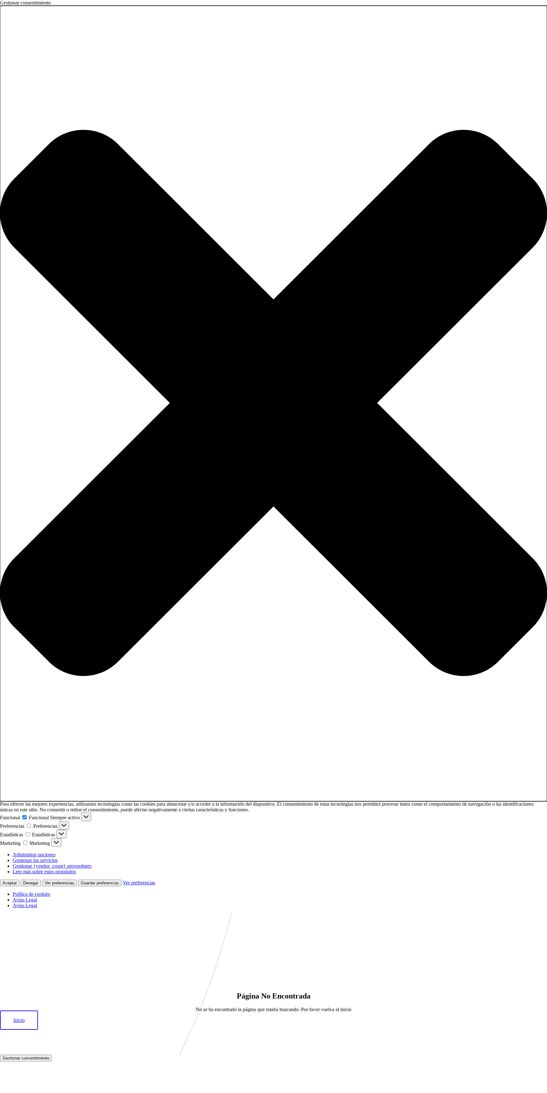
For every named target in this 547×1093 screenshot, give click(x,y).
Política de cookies (31, 894)
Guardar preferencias (100, 883)
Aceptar (10, 883)
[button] (273, 403)
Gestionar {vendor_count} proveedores (52, 866)
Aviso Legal (25, 899)
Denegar (30, 883)
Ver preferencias (59, 883)
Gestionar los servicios (35, 860)
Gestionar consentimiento (26, 1058)
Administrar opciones (34, 854)
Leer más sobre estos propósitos (44, 871)
